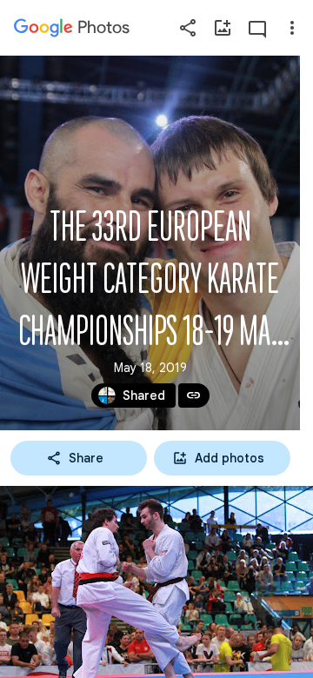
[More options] (292, 27)
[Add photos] (222, 27)
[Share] (187, 27)
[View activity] (257, 27)
